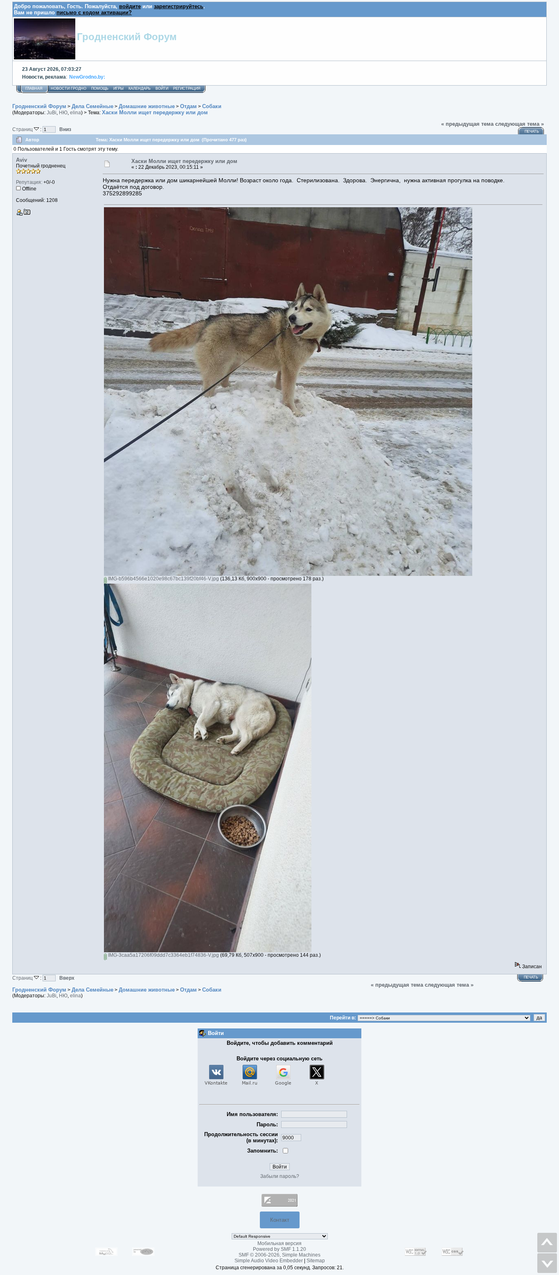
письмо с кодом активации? (94, 12)
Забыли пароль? (279, 1176)
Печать (532, 131)
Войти (162, 88)
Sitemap (316, 1261)
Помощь (99, 88)
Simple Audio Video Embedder (268, 1261)
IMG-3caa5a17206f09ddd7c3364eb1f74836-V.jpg (163, 955)
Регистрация (187, 88)
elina (75, 112)
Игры (118, 88)
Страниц (23, 129)
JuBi (51, 112)
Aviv (21, 160)
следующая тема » (519, 124)
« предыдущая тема (467, 124)
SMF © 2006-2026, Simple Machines (279, 1255)
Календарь (139, 88)
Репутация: (29, 182)
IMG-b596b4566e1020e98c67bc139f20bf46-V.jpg (163, 579)
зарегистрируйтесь (178, 6)
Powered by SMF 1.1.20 (279, 1249)
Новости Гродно (68, 88)
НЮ (63, 112)
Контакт (279, 1220)
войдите (130, 6)
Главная (34, 88)
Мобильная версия (279, 1243)
